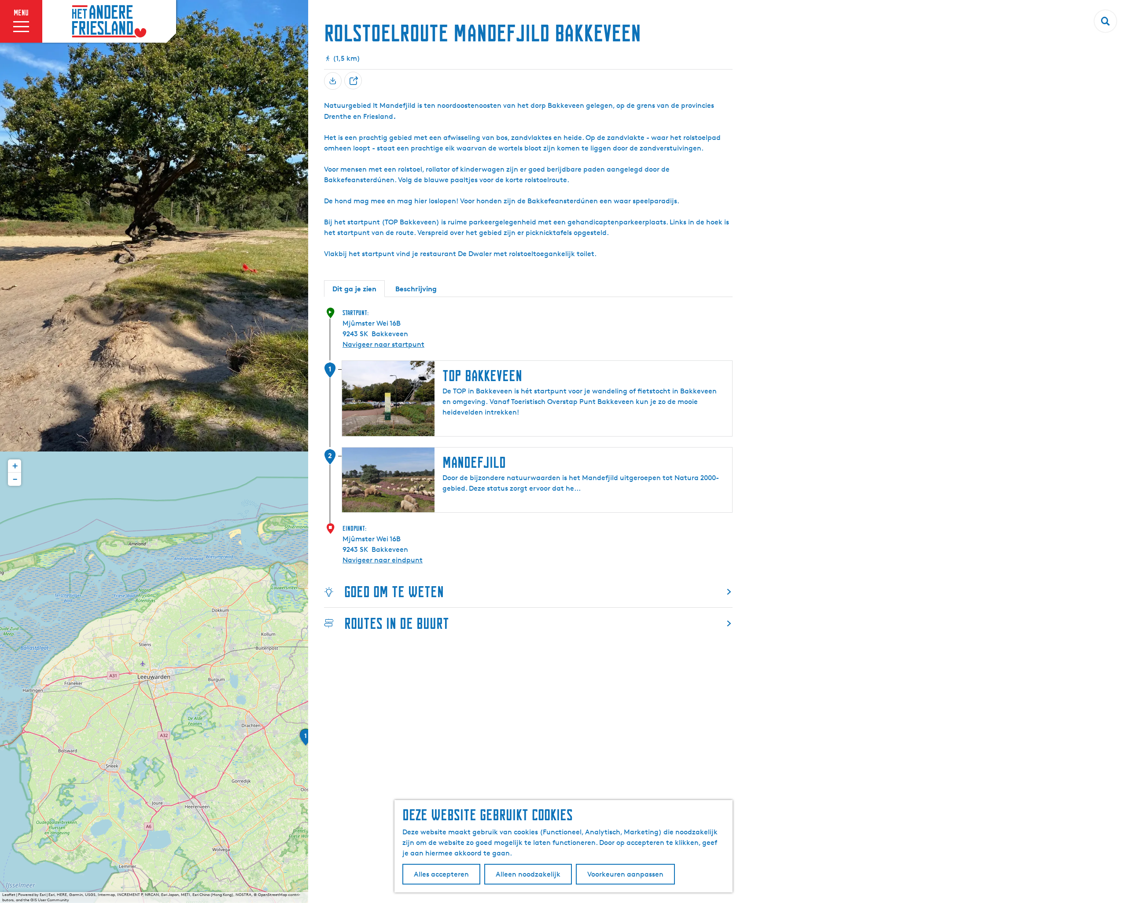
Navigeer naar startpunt (383, 344)
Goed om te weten (394, 591)
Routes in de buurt (396, 623)
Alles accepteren (441, 874)
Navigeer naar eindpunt (383, 560)
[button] (305, 740)
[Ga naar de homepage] (109, 21)
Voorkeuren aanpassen (625, 874)
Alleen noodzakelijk (528, 874)
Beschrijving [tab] (416, 288)
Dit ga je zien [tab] (354, 288)
